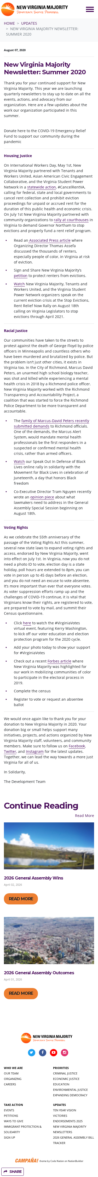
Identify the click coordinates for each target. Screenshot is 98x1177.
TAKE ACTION (13, 1105)
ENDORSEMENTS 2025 (68, 1121)
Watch (19, 283)
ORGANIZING (12, 1079)
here (27, 622)
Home (9, 23)
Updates (29, 23)
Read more (21, 898)
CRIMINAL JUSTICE (65, 1073)
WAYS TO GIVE (13, 1121)
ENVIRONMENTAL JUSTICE (70, 1090)
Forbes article (59, 661)
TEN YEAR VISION (64, 1110)
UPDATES (59, 1105)
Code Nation (57, 1160)
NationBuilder (75, 1160)
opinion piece (42, 497)
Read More (84, 815)
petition (20, 275)
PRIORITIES (61, 1068)
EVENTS (9, 1110)
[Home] (35, 9)
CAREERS (10, 1084)
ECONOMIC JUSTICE (66, 1079)
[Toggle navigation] (90, 9)
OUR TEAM (11, 1073)
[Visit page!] (32, 1052)
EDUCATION (61, 1084)
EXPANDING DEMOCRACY (70, 1095)
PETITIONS (11, 1116)
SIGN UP (9, 1137)
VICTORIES (60, 1116)
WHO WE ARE (13, 1068)
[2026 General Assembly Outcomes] (49, 940)
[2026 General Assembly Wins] (49, 845)
